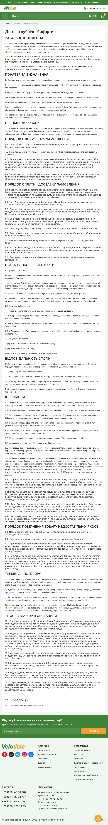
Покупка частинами (83, 779)
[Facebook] (31, 754)
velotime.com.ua (53, 43)
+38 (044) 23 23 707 (14, 796)
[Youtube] (4, 754)
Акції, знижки (80, 771)
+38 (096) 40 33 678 (96, 8)
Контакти (78, 754)
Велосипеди (44, 750)
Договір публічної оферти (86, 775)
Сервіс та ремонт (82, 750)
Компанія (78, 758)
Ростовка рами (81, 767)
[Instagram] (24, 754)
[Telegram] (17, 754)
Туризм (41, 763)
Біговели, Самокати (47, 754)
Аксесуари (43, 758)
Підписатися (93, 731)
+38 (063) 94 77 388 (13, 801)
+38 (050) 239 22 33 (14, 806)
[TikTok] (11, 754)
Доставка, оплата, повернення (88, 763)
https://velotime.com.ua (15, 52)
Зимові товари (45, 767)
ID (105, 820)
